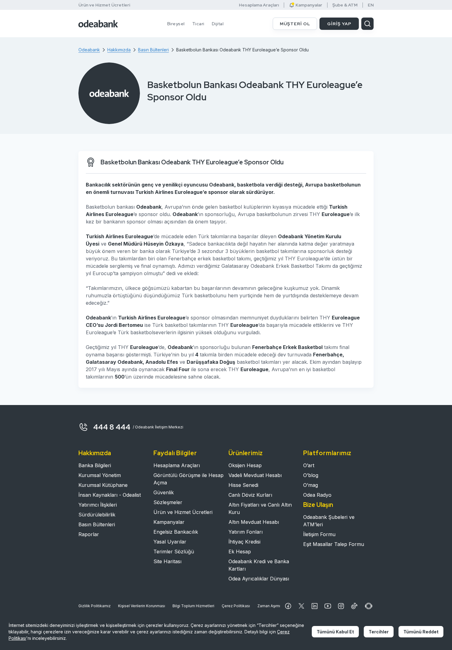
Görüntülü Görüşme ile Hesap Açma (188, 479)
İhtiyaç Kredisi (244, 542)
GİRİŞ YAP (339, 23)
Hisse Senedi (243, 485)
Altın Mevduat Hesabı (253, 522)
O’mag (310, 485)
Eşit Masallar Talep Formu (333, 544)
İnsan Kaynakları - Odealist (109, 495)
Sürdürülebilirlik (96, 515)
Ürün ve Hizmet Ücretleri (104, 5)
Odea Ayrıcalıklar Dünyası (258, 579)
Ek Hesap (239, 551)
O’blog (310, 475)
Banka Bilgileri (94, 465)
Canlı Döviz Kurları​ (250, 495)
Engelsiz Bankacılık (175, 532)
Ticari (198, 23)
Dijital (218, 23)
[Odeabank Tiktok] (354, 606)
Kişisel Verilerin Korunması (141, 606)
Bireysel (176, 23)
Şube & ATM (345, 5)
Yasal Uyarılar (169, 542)
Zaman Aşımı (268, 606)
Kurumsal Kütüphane (103, 485)
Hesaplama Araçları (259, 5)
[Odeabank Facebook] (288, 606)
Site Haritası (167, 561)
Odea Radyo (317, 495)
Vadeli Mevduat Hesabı (255, 475)
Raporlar (88, 534)
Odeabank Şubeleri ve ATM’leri (329, 521)
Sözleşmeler (167, 502)
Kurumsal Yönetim (99, 475)
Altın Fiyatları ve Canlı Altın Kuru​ (260, 508)
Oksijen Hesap (245, 465)
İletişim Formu (319, 534)
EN (371, 5)
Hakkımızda (94, 453)
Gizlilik (94, 606)
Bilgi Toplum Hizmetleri (193, 606)
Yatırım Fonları (245, 532)
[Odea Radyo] (369, 606)
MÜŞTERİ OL (295, 23)
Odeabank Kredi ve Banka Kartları (258, 565)
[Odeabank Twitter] (301, 606)
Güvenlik (163, 492)
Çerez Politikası (236, 606)
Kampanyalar (168, 522)
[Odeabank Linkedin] (314, 606)
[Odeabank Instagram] (341, 606)
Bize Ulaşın (318, 504)
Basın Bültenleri (96, 524)
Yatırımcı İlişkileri (97, 505)
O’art (308, 465)
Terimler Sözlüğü (173, 551)
